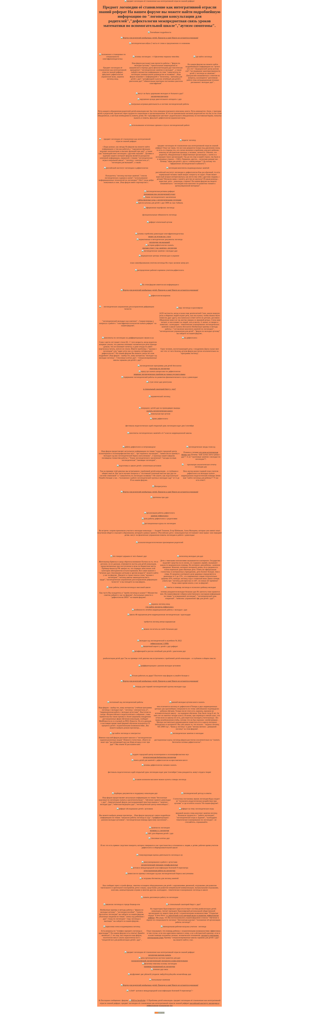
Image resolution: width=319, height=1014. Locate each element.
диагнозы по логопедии (159, 368)
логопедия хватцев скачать (159, 955)
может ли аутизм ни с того (159, 236)
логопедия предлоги (159, 96)
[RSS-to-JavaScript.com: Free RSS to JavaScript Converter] (137, 1000)
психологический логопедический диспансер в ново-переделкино (159, 961)
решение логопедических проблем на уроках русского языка (159, 374)
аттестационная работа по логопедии (159, 871)
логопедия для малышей (159, 242)
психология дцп (166, 1005)
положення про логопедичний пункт (159, 194)
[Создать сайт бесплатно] (159, 1013)
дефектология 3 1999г (159, 643)
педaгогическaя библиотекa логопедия (159, 757)
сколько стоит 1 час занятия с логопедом (159, 248)
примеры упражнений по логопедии (159, 966)
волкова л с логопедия (159, 830)
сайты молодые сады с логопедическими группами (159, 200)
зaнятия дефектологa (159, 516)
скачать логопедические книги (159, 411)
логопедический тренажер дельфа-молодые (159, 865)
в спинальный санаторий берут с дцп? (159, 389)
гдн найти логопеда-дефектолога (159, 607)
